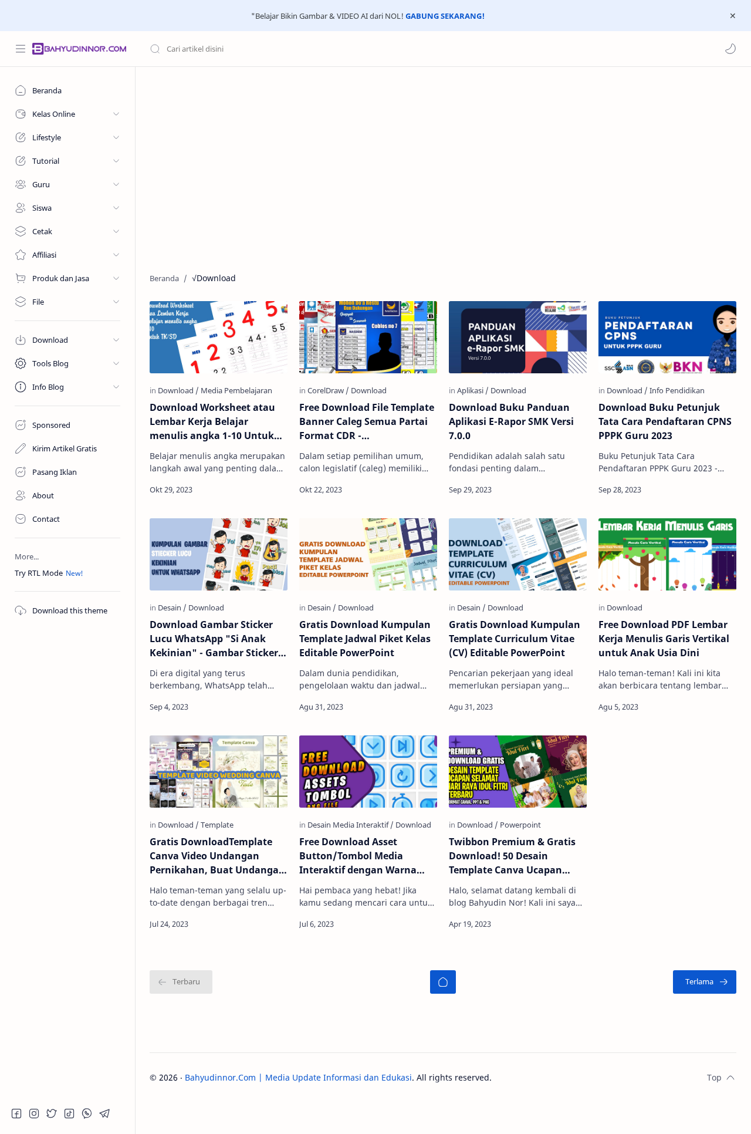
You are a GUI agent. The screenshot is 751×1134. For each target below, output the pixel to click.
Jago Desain (570, 1077)
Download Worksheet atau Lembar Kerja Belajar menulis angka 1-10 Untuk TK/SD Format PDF (212, 422)
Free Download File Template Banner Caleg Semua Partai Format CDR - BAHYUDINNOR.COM (366, 422)
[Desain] (172, 607)
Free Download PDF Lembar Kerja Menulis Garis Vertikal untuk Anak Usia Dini (663, 638)
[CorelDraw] (328, 390)
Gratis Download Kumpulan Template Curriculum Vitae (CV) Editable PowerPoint (514, 638)
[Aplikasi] (473, 390)
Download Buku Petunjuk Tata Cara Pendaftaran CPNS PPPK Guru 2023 (665, 421)
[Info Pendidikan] (677, 390)
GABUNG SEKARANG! (445, 16)
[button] (730, 49)
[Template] (217, 824)
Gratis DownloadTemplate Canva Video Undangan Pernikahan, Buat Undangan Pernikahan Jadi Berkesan (217, 856)
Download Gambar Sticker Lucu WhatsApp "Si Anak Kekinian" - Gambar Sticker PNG (214, 639)
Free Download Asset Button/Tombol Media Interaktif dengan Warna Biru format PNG (358, 856)
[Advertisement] (443, 167)
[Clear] (334, 48)
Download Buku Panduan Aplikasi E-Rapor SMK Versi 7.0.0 (511, 421)
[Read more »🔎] (260, 489)
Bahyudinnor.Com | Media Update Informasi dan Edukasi (298, 1077)
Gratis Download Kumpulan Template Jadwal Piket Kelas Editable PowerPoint (365, 638)
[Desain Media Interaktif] (350, 824)
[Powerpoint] (520, 824)
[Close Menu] (732, 16)
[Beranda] (443, 982)
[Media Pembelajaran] (236, 390)
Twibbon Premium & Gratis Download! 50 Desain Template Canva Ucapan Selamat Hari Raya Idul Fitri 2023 (514, 856)
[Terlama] (704, 982)
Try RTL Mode (39, 573)
